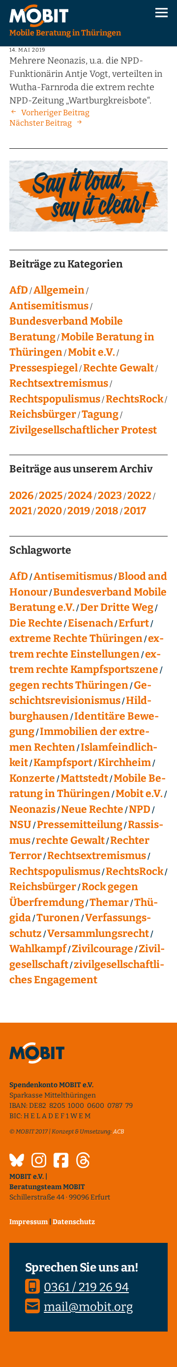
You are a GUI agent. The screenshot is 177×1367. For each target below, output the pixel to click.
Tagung (100, 414)
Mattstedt (84, 778)
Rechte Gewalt (118, 368)
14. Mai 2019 (27, 50)
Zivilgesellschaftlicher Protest (83, 430)
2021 (20, 510)
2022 (139, 495)
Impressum (28, 1222)
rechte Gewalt (70, 840)
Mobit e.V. (91, 352)
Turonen (58, 917)
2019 (78, 510)
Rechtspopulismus (54, 399)
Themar (109, 902)
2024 (80, 495)
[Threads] (83, 1161)
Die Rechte (35, 623)
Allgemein (59, 290)
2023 (110, 495)
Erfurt (133, 623)
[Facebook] (61, 1161)
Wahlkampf (37, 948)
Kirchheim (124, 762)
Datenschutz (74, 1222)
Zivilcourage (102, 948)
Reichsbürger (42, 414)
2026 (21, 495)
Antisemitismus (48, 306)
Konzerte (32, 778)
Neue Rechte (92, 809)
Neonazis (32, 809)
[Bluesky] (16, 1161)
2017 (135, 510)
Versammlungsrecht (98, 933)
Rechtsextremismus (58, 383)
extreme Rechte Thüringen (76, 638)
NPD (139, 809)
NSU (20, 824)
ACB (118, 1131)
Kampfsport (62, 762)
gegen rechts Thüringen (68, 685)
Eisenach (90, 623)
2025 (50, 495)
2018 (106, 510)
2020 (49, 510)
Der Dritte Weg (116, 607)
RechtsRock (134, 399)
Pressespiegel (43, 368)
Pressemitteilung (79, 824)
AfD (18, 290)
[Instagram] (38, 1161)
